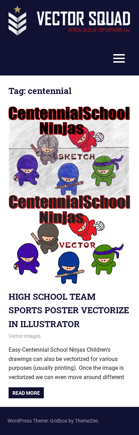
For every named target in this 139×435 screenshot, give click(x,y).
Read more (26, 393)
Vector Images (25, 336)
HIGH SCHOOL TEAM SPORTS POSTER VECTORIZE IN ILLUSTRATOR (69, 310)
